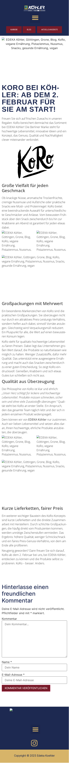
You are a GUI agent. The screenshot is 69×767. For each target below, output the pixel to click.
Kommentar (9, 618)
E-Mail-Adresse (13, 674)
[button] (35, 17)
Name (7, 662)
